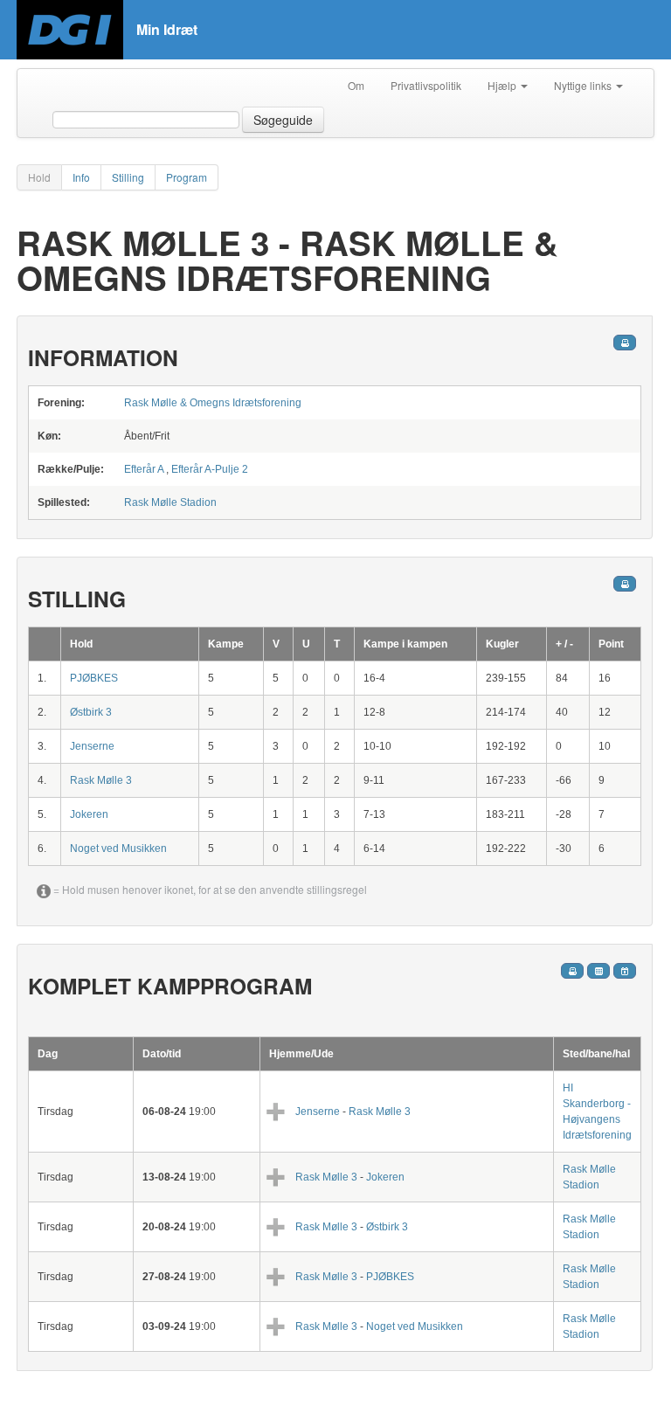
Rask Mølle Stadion (170, 502)
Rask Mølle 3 (101, 780)
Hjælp (503, 85)
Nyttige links (584, 85)
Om (356, 85)
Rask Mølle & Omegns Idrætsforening (212, 403)
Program (186, 177)
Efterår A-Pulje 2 (209, 469)
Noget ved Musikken (118, 848)
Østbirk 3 (91, 712)
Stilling (128, 177)
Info (81, 177)
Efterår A (143, 469)
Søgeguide (283, 119)
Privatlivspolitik (426, 85)
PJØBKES (94, 678)
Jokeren (89, 814)
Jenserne (92, 746)
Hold (39, 177)
